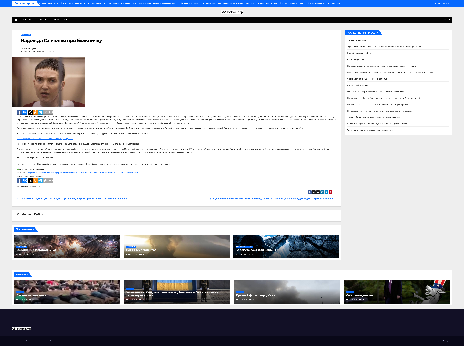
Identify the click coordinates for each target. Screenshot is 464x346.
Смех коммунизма (355, 60)
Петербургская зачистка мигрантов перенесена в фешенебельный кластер (381, 66)
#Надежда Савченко (45, 51)
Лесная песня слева (356, 40)
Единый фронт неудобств (359, 53)
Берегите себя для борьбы (256, 250)
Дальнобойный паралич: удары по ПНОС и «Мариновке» (373, 117)
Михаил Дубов (30, 48)
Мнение (249, 246)
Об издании (60, 20)
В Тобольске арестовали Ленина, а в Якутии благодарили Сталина (378, 124)
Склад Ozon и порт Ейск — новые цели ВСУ (367, 79)
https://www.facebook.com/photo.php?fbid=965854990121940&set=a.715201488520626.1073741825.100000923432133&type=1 (83, 173)
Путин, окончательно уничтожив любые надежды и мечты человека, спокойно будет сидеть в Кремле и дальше (271, 198)
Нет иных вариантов (141, 250)
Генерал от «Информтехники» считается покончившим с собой (376, 92)
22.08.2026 (353, 299)
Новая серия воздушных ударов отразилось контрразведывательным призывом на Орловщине (391, 72)
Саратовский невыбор (357, 85)
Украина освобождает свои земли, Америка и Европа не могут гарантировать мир (385, 47)
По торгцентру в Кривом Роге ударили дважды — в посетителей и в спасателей (383, 98)
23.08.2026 (23, 299)
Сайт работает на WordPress (22, 341)
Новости (20, 292)
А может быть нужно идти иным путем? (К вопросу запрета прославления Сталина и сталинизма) (73, 198)
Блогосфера (25, 34)
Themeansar (54, 341)
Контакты (28, 20)
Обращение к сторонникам (36, 250)
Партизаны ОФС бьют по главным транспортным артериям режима (378, 105)
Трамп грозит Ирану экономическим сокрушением (370, 130)
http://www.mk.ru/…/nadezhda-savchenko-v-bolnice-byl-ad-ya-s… (45, 139)
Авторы (44, 20)
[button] (445, 20)
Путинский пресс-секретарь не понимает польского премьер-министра (379, 111)
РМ (33, 254)
